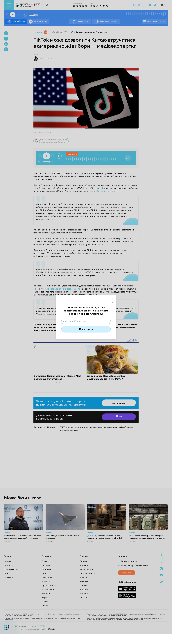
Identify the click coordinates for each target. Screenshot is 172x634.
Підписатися (86, 329)
